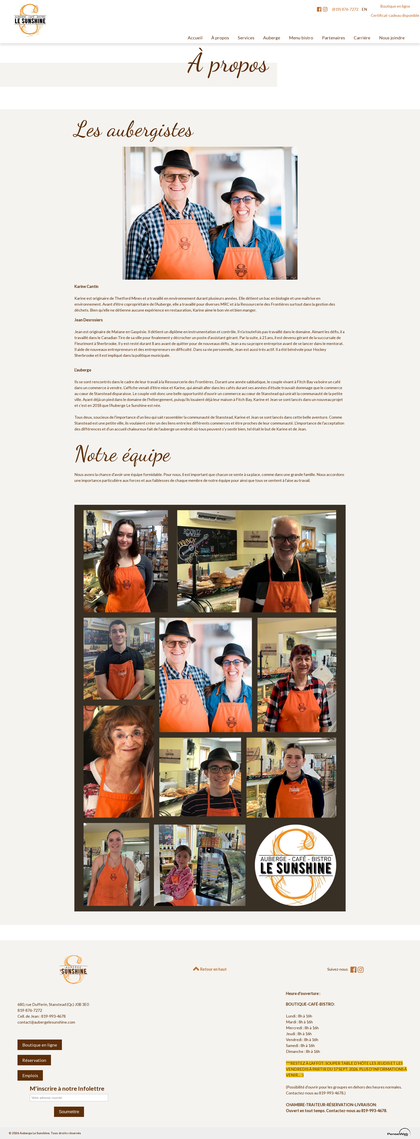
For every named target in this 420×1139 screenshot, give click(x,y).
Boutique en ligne (395, 6)
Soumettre (69, 1111)
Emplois (30, 1075)
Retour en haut (213, 969)
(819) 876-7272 (345, 9)
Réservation (34, 1060)
